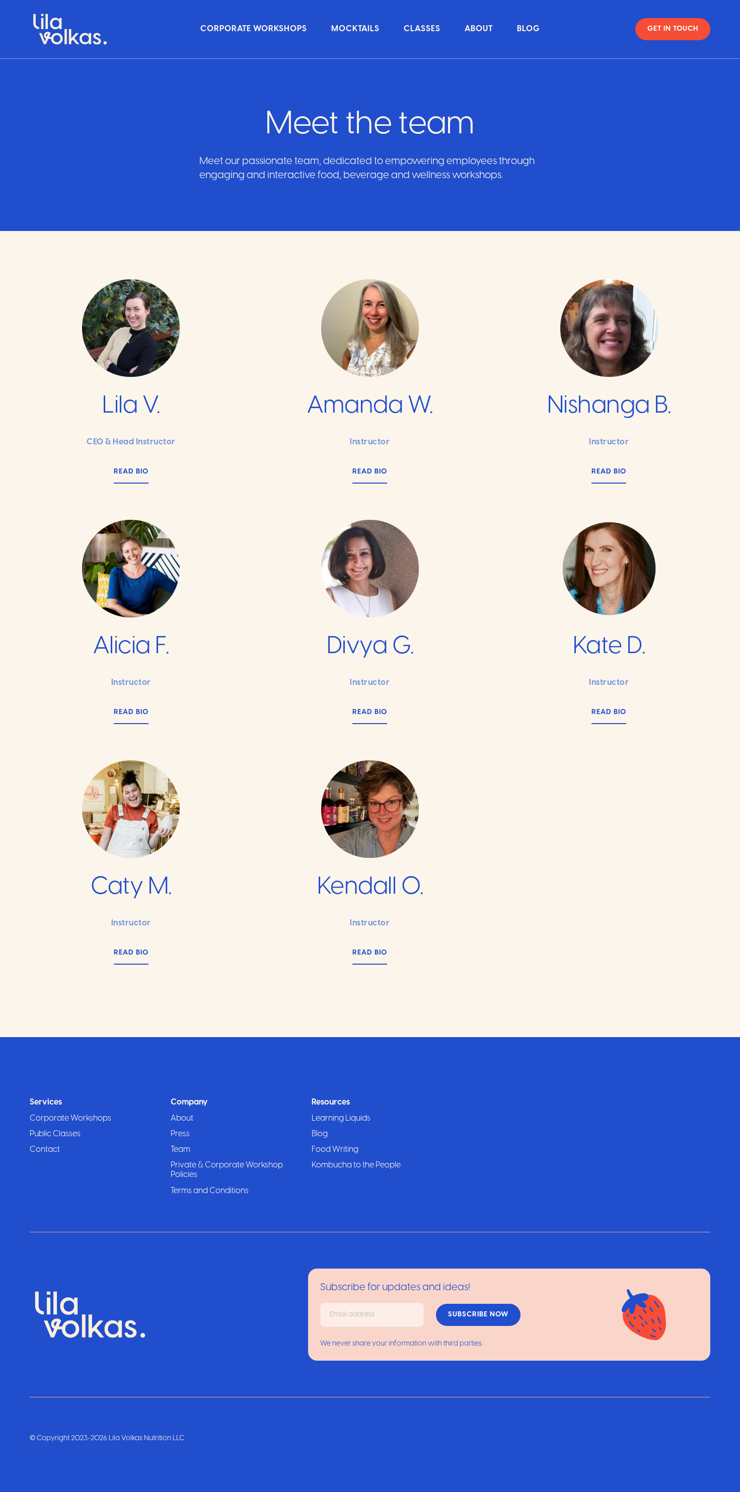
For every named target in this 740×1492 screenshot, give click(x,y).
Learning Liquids (341, 1118)
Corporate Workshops (253, 29)
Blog (528, 29)
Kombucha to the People (356, 1165)
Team (180, 1149)
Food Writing (335, 1149)
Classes (422, 29)
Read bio (131, 472)
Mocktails (355, 29)
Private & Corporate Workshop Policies (227, 1170)
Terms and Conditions (210, 1191)
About (182, 1118)
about (479, 29)
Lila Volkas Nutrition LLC (146, 1438)
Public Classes (55, 1134)
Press (180, 1134)
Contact (45, 1149)
